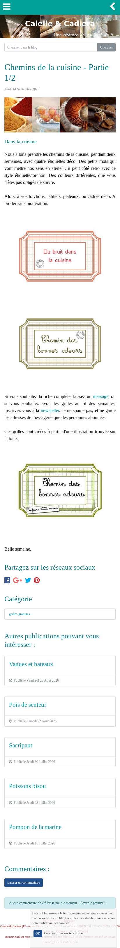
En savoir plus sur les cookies (63, 933)
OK (38, 933)
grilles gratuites (19, 614)
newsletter (50, 410)
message (100, 396)
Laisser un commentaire (23, 882)
